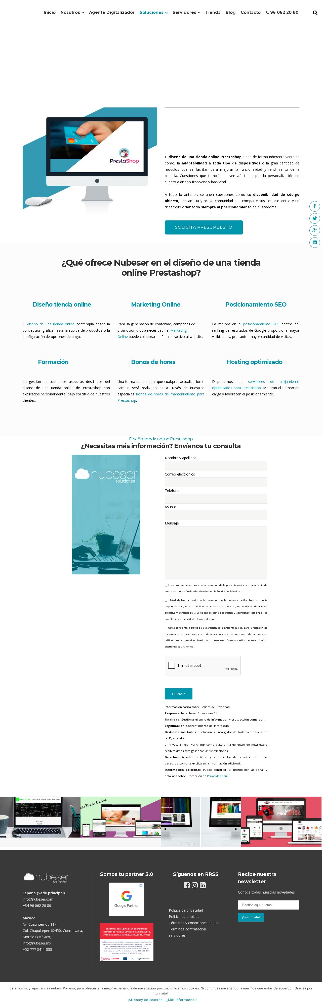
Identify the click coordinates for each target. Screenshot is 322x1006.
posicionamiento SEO (261, 324)
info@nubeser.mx (37, 943)
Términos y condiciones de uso (194, 922)
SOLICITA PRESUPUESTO (203, 227)
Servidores (184, 12)
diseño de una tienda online (51, 324)
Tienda (213, 12)
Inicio (50, 12)
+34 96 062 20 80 (37, 905)
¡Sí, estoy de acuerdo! (146, 1000)
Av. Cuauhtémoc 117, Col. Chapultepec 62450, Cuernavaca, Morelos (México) (53, 930)
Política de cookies (184, 916)
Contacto (251, 12)
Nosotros (70, 12)
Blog (231, 12)
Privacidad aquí (217, 776)
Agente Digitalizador (112, 12)
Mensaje (172, 523)
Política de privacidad (186, 910)
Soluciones (152, 12)
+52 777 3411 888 (37, 949)
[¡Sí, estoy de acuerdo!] (315, 993)
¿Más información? (181, 1000)
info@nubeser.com (38, 899)
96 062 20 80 (283, 12)
